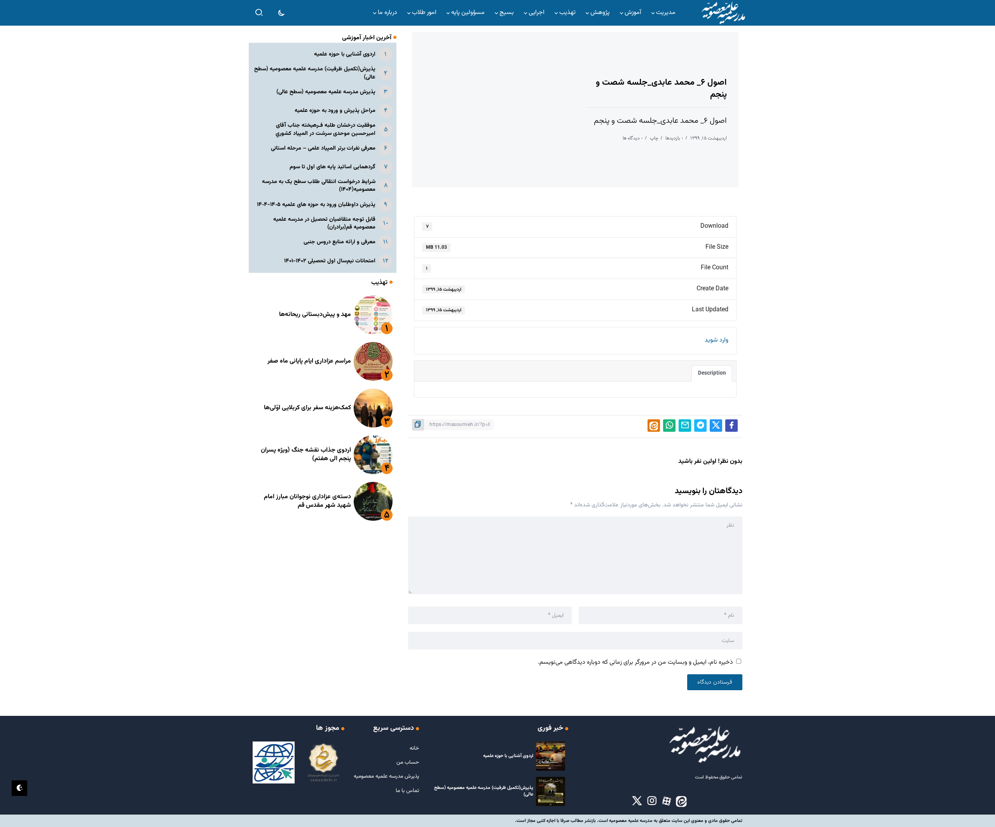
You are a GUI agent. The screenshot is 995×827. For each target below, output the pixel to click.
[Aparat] (666, 801)
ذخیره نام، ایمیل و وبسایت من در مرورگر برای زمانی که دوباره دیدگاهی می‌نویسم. (635, 662)
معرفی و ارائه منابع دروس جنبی (339, 241)
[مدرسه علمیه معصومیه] (723, 13)
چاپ (654, 138)
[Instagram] (651, 801)
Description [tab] (712, 373)
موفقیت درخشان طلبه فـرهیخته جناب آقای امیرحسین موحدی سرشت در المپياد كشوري (325, 129)
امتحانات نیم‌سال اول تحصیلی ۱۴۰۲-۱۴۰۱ (329, 260)
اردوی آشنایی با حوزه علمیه (344, 54)
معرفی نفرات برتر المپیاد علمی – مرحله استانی (323, 148)
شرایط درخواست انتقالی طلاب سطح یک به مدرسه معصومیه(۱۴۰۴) (318, 185)
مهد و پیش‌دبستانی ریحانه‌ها (315, 314)
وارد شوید (716, 340)
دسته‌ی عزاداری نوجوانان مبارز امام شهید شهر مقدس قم (307, 501)
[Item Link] (373, 314)
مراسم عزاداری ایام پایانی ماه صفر (309, 361)
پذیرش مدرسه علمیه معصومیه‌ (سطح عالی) (325, 91)
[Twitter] (637, 801)
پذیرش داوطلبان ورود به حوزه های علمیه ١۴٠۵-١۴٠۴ (316, 204)
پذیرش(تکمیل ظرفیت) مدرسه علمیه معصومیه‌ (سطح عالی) (314, 73)
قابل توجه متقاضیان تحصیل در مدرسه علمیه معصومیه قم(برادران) (324, 223)
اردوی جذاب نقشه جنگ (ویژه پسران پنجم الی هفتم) (306, 454)
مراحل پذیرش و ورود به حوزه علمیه (335, 110)
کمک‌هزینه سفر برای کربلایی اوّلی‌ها (307, 408)
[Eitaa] (681, 801)
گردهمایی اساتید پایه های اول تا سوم (332, 166)
